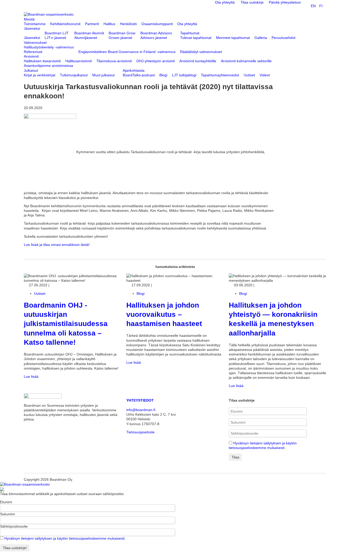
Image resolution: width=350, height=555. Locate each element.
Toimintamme (35, 24)
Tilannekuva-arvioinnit (114, 61)
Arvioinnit (31, 56)
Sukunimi (7, 514)
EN (313, 6)
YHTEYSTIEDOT (140, 400)
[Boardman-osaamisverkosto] (25, 484)
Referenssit (33, 52)
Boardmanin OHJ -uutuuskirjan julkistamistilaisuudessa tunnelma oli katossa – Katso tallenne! (66, 324)
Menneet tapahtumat (233, 38)
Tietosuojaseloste (140, 432)
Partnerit (92, 24)
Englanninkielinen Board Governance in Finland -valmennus (127, 52)
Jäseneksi (32, 28)
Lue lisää (31, 376)
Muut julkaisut (103, 75)
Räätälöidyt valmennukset (201, 52)
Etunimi (6, 502)
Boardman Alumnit (89, 33)
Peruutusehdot (283, 38)
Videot (265, 75)
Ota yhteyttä (225, 2)
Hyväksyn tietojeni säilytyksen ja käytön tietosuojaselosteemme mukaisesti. (65, 538)
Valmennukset (35, 42)
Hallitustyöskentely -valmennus (49, 47)
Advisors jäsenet (153, 38)
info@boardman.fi (140, 410)
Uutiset (249, 75)
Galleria (260, 38)
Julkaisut (31, 70)
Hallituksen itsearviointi (42, 61)
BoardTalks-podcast (139, 75)
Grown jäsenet (120, 38)
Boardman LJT (57, 33)
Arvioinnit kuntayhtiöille (197, 61)
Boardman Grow (122, 33)
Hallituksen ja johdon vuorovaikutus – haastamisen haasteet (164, 314)
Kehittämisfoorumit (65, 24)
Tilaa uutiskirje (252, 2)
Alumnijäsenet (85, 38)
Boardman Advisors (156, 33)
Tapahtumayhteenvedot (220, 75)
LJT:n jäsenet (55, 38)
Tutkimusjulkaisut (74, 75)
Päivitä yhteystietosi (285, 2)
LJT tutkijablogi (184, 75)
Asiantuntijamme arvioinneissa (48, 66)
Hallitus (109, 24)
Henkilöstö (128, 24)
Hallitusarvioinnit (78, 61)
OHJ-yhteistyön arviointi (155, 61)
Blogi (163, 75)
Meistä (29, 19)
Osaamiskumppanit (157, 24)
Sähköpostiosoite (14, 526)
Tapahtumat (189, 33)
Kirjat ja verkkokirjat (39, 75)
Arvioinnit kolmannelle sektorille (246, 61)
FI (321, 6)
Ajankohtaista (134, 70)
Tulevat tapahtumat (195, 38)
